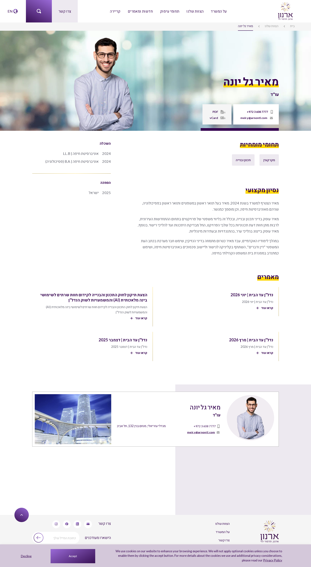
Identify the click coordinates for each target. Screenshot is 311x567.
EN (10, 11)
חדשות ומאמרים (140, 11)
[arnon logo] (285, 10)
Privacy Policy (272, 560)
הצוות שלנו (195, 11)
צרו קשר (64, 11)
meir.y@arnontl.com (253, 117)
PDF (215, 111)
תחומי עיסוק (169, 11)
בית (292, 26)
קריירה (115, 11)
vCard (214, 117)
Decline (26, 556)
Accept (73, 556)
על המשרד (219, 11)
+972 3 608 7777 (257, 111)
